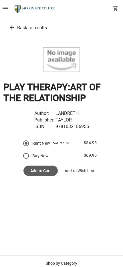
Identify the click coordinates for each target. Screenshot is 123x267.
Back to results (32, 27)
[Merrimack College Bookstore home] (35, 9)
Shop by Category (61, 263)
